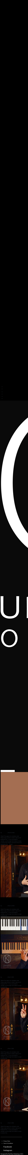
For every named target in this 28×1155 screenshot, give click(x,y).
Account (5, 392)
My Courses (6, 394)
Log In (5, 398)
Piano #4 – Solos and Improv (7, 1116)
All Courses (6, 396)
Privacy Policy (6, 1141)
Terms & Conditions (8, 1143)
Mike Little (4, 832)
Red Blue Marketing (14, 1154)
